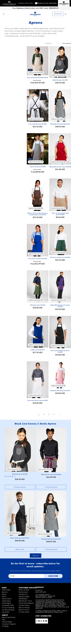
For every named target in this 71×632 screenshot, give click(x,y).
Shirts (4, 596)
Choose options (20, 487)
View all (36, 555)
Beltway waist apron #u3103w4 (51, 474)
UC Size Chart (24, 612)
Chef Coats (6, 590)
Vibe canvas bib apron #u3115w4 (37, 77)
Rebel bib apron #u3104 (60, 80)
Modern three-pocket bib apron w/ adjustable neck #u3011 (38, 213)
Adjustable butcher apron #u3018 (60, 167)
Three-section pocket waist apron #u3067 (60, 213)
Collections (6, 601)
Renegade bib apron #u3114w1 (60, 124)
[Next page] (59, 414)
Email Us (39, 590)
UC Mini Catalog (8, 610)
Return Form (24, 610)
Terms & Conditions (26, 603)
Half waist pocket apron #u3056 (60, 257)
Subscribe (53, 576)
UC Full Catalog (8, 607)
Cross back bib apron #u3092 (37, 124)
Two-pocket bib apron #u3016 (37, 258)
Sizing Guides (24, 596)
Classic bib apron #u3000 (38, 166)
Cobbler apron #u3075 (38, 350)
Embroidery (6, 603)
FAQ (3, 619)
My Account (23, 592)
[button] (4, 14)
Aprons (4, 592)
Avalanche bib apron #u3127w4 (60, 390)
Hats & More (6, 599)
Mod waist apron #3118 (37, 305)
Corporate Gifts (8, 605)
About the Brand (8, 617)
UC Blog (5, 626)
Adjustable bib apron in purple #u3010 (60, 305)
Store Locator (24, 590)
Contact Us (23, 594)
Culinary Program (9, 624)
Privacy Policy (24, 605)
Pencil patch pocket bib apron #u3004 (60, 351)
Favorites (5, 612)
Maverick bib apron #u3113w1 (19, 538)
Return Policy (24, 607)
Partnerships (7, 622)
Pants (4, 594)
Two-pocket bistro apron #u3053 (37, 400)
